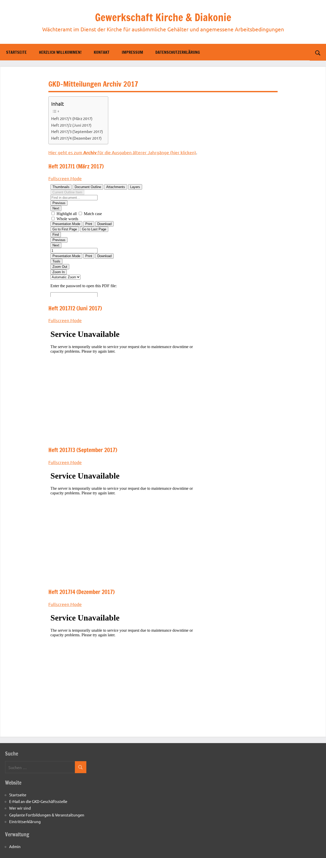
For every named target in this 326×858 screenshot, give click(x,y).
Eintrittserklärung (25, 821)
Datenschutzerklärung (177, 52)
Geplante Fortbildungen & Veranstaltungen (46, 814)
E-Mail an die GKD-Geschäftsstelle (38, 801)
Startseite (16, 52)
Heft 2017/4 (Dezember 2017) (76, 138)
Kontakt (102, 52)
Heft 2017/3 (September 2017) (77, 131)
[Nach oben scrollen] (315, 847)
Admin (15, 846)
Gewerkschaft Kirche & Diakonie (163, 17)
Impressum (132, 52)
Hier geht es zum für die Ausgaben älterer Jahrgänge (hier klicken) (122, 152)
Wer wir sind (20, 808)
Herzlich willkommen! (60, 52)
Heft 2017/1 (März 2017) (71, 118)
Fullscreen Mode (65, 178)
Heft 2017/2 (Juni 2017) (71, 125)
